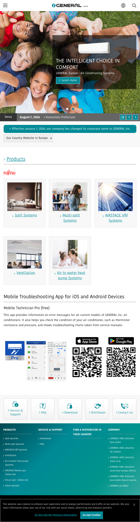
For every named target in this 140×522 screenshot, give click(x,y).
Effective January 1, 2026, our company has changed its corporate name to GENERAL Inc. (71, 128)
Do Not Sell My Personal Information (56, 515)
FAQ (42, 444)
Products (16, 159)
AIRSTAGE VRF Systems (16, 450)
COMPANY (114, 430)
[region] (70, 510)
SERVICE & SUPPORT (50, 430)
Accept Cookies (91, 515)
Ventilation (10, 455)
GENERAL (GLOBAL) (119, 486)
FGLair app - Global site (16, 480)
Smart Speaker (12, 486)
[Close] (134, 505)
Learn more (69, 80)
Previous (129, 117)
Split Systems (11, 439)
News (8, 117)
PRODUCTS (9, 430)
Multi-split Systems (14, 444)
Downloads (45, 439)
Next (135, 117)
